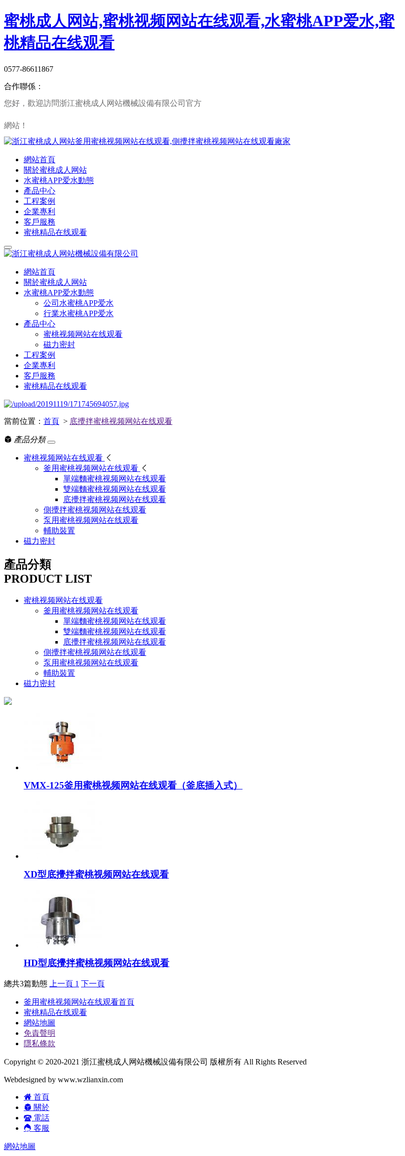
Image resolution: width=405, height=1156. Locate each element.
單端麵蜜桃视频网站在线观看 (114, 621)
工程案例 (39, 201)
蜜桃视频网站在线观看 (82, 334)
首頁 (51, 421)
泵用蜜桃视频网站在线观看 (90, 662)
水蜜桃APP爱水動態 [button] (59, 292)
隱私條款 (39, 1043)
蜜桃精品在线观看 (55, 232)
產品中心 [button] (39, 324)
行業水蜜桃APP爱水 (78, 313)
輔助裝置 (59, 673)
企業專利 (39, 211)
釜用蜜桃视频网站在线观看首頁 (79, 1002)
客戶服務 (39, 222)
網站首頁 (39, 159)
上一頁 (62, 983)
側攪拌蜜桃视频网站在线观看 (94, 652)
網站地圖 (39, 1022)
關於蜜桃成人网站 (55, 170)
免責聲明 (39, 1033)
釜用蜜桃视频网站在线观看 (90, 610)
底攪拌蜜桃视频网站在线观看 (121, 421)
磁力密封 (59, 344)
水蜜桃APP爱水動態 (59, 180)
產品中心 (39, 190)
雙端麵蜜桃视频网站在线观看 (114, 631)
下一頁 (93, 983)
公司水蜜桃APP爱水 (78, 303)
